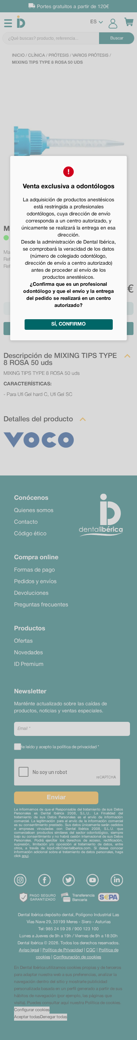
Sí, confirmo (68, 324)
